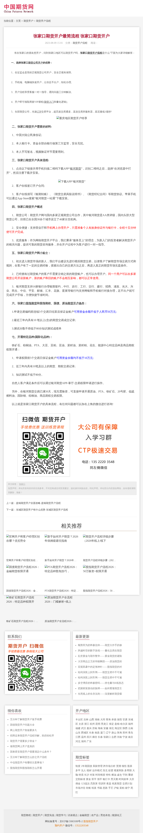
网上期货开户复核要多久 (23, 730)
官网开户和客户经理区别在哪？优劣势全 (23, 560)
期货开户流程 (43, 21)
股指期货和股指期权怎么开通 (26, 768)
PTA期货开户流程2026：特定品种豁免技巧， (61, 590)
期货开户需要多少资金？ (23, 741)
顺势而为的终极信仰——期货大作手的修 (100, 645)
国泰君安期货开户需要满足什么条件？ (31, 751)
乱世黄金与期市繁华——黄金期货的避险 (100, 656)
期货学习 (61, 815)
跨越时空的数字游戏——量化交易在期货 (100, 650)
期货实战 (49, 815)
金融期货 (84, 815)
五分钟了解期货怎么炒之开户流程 (28, 757)
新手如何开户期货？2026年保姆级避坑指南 (61, 560)
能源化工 (117, 815)
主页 (18, 21)
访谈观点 (73, 815)
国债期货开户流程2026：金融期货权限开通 (23, 590)
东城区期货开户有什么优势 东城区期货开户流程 (42, 509)
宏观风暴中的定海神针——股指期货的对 (100, 667)
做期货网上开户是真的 (22, 746)
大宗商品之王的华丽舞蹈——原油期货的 (100, 661)
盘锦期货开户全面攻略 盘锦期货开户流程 (38, 503)
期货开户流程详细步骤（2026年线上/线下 (100, 560)
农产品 (95, 815)
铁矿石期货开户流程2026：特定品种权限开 (23, 621)
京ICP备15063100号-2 (71, 821)
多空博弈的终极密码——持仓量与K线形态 (101, 683)
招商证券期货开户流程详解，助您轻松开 (32, 735)
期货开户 (28, 21)
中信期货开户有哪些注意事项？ (27, 762)
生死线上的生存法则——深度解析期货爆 (100, 694)
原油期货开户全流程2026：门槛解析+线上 (61, 621)
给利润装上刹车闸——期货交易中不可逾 (100, 672)
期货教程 (26, 815)
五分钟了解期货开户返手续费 (26, 719)
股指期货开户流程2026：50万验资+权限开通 (100, 590)
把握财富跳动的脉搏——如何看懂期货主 (100, 688)
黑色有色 (105, 815)
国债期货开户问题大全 (22, 724)
